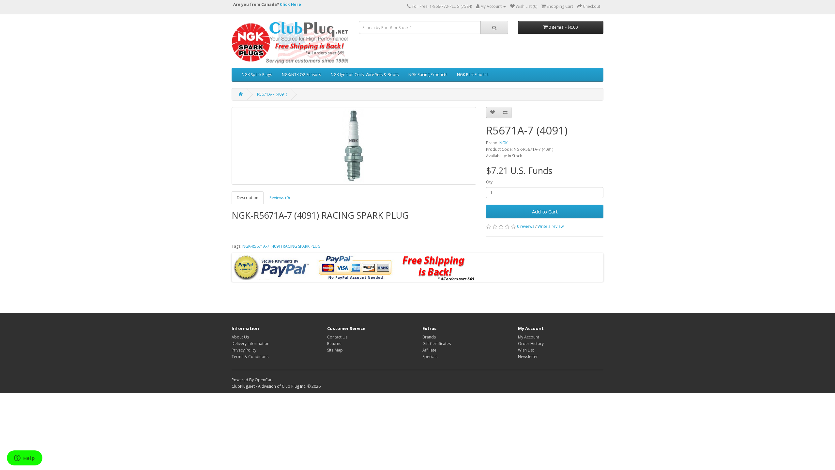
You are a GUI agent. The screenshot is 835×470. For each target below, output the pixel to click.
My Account (528, 337)
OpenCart (264, 380)
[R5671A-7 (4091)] (354, 146)
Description (247, 197)
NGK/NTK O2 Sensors (301, 74)
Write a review (551, 226)
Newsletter (528, 356)
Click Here (290, 4)
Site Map (335, 350)
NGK (503, 143)
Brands (429, 337)
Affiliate (429, 350)
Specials (429, 356)
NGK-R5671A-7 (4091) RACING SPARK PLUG (281, 246)
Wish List (526, 350)
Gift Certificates (436, 343)
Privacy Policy (244, 350)
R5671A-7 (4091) (272, 94)
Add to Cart (545, 211)
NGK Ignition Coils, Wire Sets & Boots (365, 74)
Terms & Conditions (250, 356)
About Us (240, 337)
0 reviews (525, 226)
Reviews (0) (279, 197)
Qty (489, 182)
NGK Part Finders (472, 74)
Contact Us (337, 337)
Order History (531, 343)
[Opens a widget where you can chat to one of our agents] (24, 458)
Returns (334, 343)
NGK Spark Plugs (257, 74)
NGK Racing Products (427, 74)
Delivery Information (250, 343)
